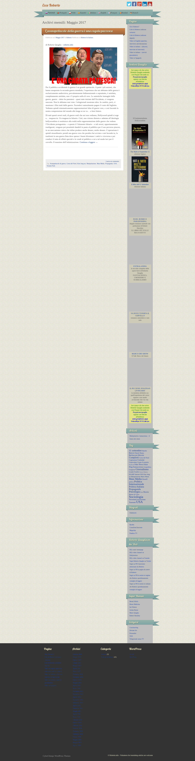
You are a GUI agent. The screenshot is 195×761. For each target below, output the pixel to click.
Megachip (133, 530)
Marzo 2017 (76, 671)
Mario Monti (145, 477)
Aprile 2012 (76, 705)
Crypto (139, 462)
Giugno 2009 (77, 737)
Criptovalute (133, 462)
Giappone (132, 470)
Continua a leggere (89, 142)
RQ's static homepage (136, 550)
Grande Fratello (134, 472)
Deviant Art (133, 630)
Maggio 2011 (77, 711)
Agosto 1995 (77, 745)
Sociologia (136, 497)
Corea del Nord (71, 163)
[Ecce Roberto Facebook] (134, 4)
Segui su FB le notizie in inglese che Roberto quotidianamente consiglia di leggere (140, 578)
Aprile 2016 (76, 685)
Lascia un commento (112, 161)
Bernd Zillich (134, 601)
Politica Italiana (136, 486)
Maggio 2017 (77, 666)
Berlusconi (133, 455)
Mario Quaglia (134, 613)
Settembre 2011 (78, 708)
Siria (137, 494)
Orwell (144, 479)
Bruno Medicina (135, 604)
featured (103, 654)
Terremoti (133, 499)
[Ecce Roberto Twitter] (129, 4)
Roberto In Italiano (87, 37)
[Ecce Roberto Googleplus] (139, 4)
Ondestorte (133, 513)
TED (131, 636)
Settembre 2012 (78, 703)
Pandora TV (133, 533)
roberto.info (68, 45)
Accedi (132, 654)
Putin (141, 492)
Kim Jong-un (81, 163)
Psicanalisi (133, 633)
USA (115, 163)
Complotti (134, 457)
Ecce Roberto (51, 5)
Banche (144, 451)
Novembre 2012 (78, 700)
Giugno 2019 (77, 657)
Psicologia (134, 491)
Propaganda (109, 163)
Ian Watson (133, 607)
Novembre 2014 (78, 694)
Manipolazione (91, 163)
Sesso (131, 494)
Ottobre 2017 (77, 660)
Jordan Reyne (134, 610)
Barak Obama (139, 453)
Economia (145, 462)
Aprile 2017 (76, 668)
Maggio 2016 (77, 683)
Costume (140, 460)
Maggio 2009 (77, 740)
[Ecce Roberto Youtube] (150, 4)
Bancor (132, 453)
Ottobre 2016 (77, 680)
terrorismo (141, 499)
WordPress (133, 657)
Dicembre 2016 (78, 674)
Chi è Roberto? (134, 27)
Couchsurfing (134, 627)
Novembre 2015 (78, 691)
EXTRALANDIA (140, 266)
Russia (146, 492)
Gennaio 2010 (77, 728)
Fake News (139, 464)
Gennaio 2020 (77, 654)
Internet (137, 474)
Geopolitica (147, 467)
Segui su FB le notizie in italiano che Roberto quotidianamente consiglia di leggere (140, 586)
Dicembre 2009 (78, 731)
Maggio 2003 (77, 742)
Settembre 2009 (78, 734)
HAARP (131, 474)
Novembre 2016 (78, 677)
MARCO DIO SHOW (140, 354)
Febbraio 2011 (77, 720)
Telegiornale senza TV (137, 639)
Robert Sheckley (135, 616)
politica (131, 482)
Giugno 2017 (77, 663)
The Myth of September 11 (140, 152)
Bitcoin (141, 455)
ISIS (141, 474)
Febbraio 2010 (77, 725)
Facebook (131, 464)
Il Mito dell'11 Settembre (140, 184)
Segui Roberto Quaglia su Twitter (140, 561)
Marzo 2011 (76, 717)
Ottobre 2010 (77, 722)
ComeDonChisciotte (136, 527)
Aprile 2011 (76, 714)
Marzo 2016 (76, 688)
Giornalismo (142, 469)
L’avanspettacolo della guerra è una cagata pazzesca (79, 31)
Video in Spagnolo (135, 58)
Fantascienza (138, 467)
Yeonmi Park (51, 166)
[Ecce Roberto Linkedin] (144, 4)
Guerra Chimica (143, 472)
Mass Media (100, 163)
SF (135, 494)
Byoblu (132, 525)
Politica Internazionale (136, 483)
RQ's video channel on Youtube (140, 558)
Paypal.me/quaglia (140, 77)
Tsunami (132, 502)
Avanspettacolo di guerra (58, 163)
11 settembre (135, 450)
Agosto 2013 (77, 697)
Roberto (69, 37)
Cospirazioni (133, 460)
